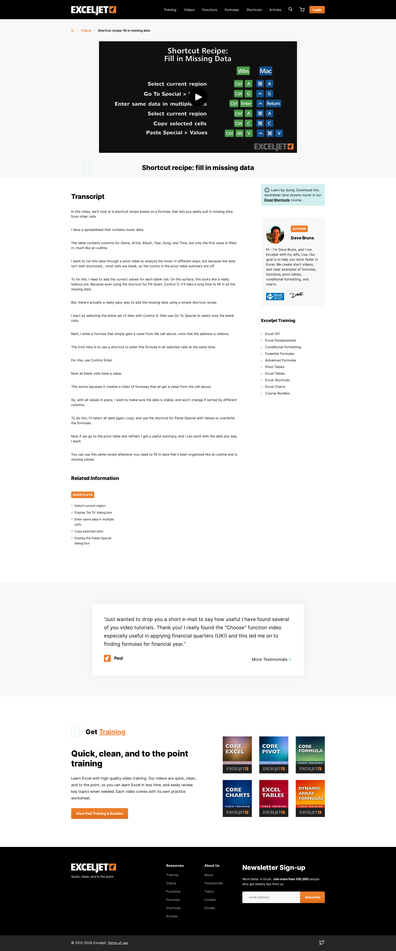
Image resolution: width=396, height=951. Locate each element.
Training (170, 10)
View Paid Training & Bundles (99, 813)
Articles (275, 10)
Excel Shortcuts (277, 200)
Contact (210, 900)
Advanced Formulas (280, 360)
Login (317, 10)
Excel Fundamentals (280, 340)
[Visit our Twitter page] (322, 944)
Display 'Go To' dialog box (93, 512)
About (208, 875)
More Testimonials (269, 659)
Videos (189, 10)
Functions (209, 10)
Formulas (232, 10)
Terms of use (118, 943)
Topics (209, 891)
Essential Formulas (279, 353)
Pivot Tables (274, 367)
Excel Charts (275, 387)
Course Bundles (277, 393)
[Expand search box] (290, 10)
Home (72, 29)
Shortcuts (254, 10)
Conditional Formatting (283, 347)
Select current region (90, 506)
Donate (209, 908)
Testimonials (213, 883)
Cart (302, 10)
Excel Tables (275, 373)
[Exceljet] (93, 872)
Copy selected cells (88, 531)
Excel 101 (272, 334)
